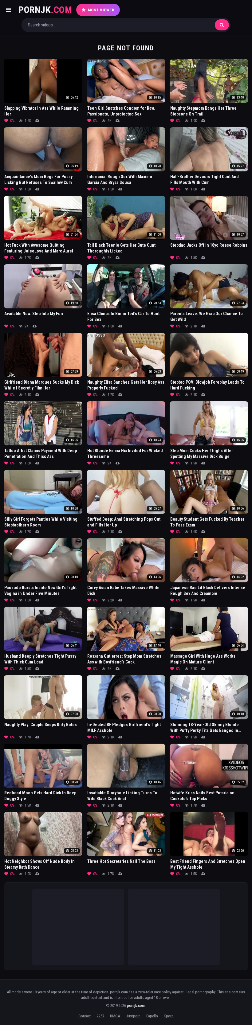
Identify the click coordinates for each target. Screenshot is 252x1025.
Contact (84, 1016)
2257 (100, 1016)
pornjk (45, 9)
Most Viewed (101, 10)
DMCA (115, 1016)
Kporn (168, 1016)
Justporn (133, 1016)
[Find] (222, 24)
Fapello (152, 1016)
